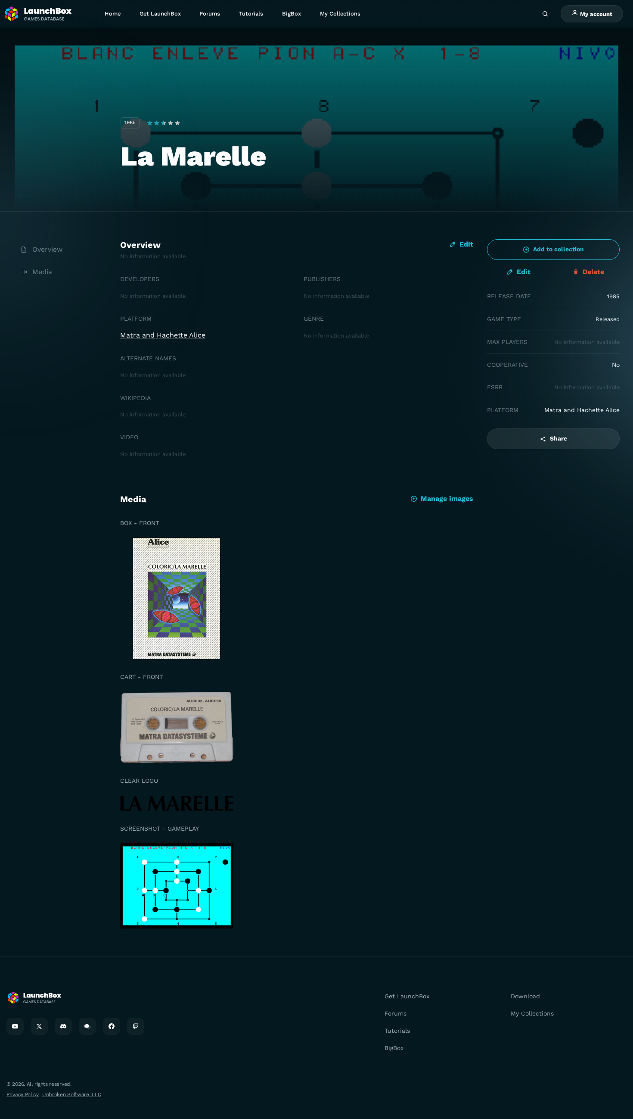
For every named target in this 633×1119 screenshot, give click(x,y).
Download (525, 996)
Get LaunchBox (160, 13)
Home (113, 13)
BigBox (291, 13)
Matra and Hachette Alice (162, 335)
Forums (210, 13)
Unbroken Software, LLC (71, 1094)
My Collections (340, 13)
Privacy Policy (22, 1094)
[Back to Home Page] (37, 14)
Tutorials (251, 13)
